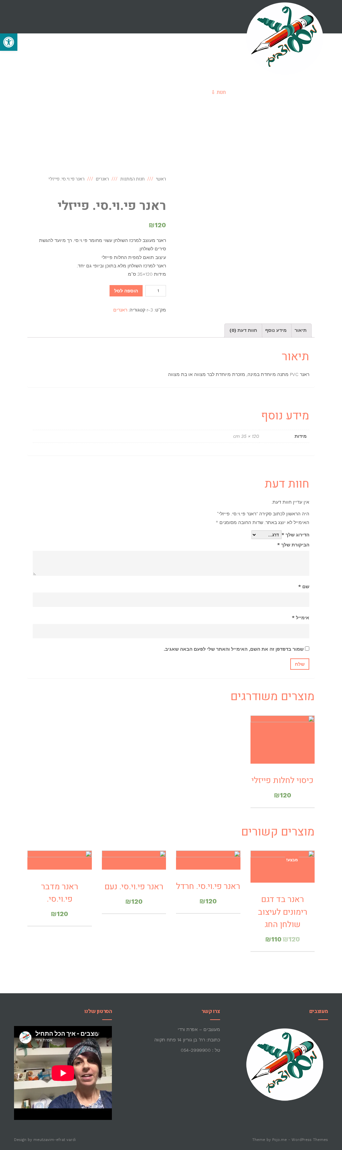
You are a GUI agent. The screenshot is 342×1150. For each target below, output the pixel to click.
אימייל (300, 617)
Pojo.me (279, 1140)
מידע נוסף (276, 330)
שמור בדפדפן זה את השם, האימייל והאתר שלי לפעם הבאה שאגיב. (234, 649)
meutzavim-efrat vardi (54, 1140)
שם (303, 586)
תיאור (301, 330)
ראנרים (120, 309)
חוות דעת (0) (243, 330)
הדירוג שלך (295, 534)
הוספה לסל (126, 290)
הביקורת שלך (293, 544)
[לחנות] (254, 125)
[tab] (301, 330)
